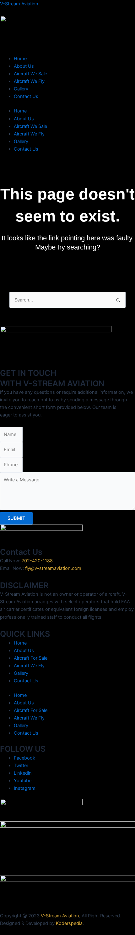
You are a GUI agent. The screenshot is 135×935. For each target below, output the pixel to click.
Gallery (21, 89)
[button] (67, 162)
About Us (24, 66)
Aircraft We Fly (29, 81)
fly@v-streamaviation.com (53, 568)
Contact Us (26, 96)
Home (20, 58)
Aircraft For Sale (30, 658)
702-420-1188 (37, 561)
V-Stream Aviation (19, 4)
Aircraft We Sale (30, 74)
